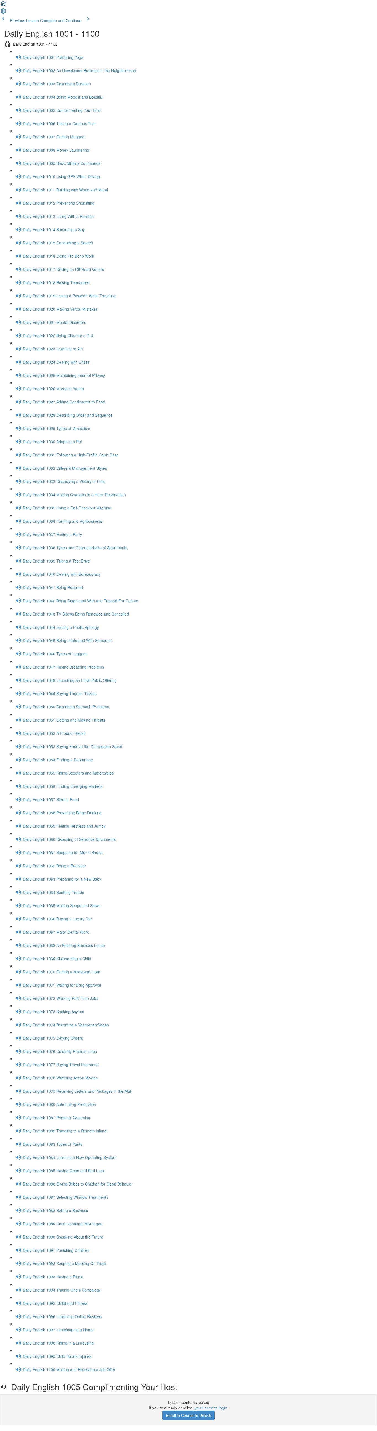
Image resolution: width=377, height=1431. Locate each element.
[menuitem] (3, 12)
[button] (3, 5)
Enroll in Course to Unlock (188, 1415)
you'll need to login (211, 1408)
